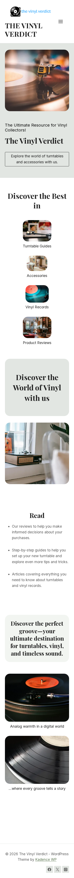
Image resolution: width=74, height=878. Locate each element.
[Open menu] (62, 21)
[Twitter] (57, 869)
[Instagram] (65, 869)
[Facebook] (49, 869)
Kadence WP (46, 859)
